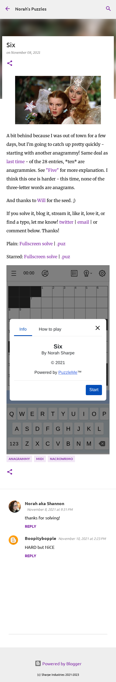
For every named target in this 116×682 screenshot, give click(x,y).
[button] (9, 63)
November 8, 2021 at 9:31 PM (50, 509)
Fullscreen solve (36, 243)
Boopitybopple (40, 538)
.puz (61, 243)
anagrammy (19, 458)
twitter (66, 222)
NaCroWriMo (61, 458)
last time (15, 161)
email (83, 222)
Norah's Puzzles (30, 9)
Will (41, 200)
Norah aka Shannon (44, 503)
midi (40, 458)
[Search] (108, 8)
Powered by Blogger (61, 663)
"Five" (52, 170)
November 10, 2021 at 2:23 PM (82, 538)
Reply (30, 526)
